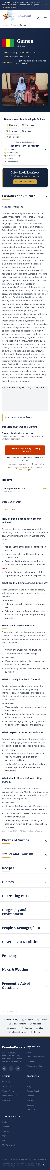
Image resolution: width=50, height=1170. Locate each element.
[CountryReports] (17, 15)
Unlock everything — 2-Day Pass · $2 (26, 450)
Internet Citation (19, 1032)
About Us (6, 1082)
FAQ (29, 1082)
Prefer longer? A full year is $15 (20, 468)
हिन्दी (3, 1140)
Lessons (14, 1028)
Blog (41, 1028)
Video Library (12, 1020)
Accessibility (7, 1100)
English (5, 1122)
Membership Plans (35, 1066)
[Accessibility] (43, 1163)
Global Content (19, 1024)
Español (5, 1127)
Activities (37, 1024)
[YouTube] (17, 1068)
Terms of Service (9, 1096)
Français (5, 1131)
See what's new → (10, 7)
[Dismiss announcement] (46, 4)
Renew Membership (35, 1057)
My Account (32, 1061)
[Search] (38, 18)
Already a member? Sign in (30, 469)
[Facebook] (4, 1068)
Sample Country (34, 1091)
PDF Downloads (9, 1145)
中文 (4, 1136)
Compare (29, 1020)
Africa (13, 25)
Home (4, 25)
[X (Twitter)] (11, 1068)
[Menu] (45, 18)
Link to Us (31, 1110)
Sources (30, 1105)
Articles (43, 1020)
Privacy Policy (8, 1091)
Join (29, 1052)
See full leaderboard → (25, 142)
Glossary (37, 1032)
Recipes (28, 1028)
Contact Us (6, 1086)
